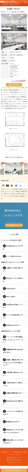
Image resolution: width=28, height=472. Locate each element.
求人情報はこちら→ (14, 225)
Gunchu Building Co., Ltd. (15, 462)
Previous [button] (2, 168)
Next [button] (25, 168)
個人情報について (6, 452)
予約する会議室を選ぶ (13, 470)
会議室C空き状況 (14, 84)
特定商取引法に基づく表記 (19, 452)
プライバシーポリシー (14, 454)
